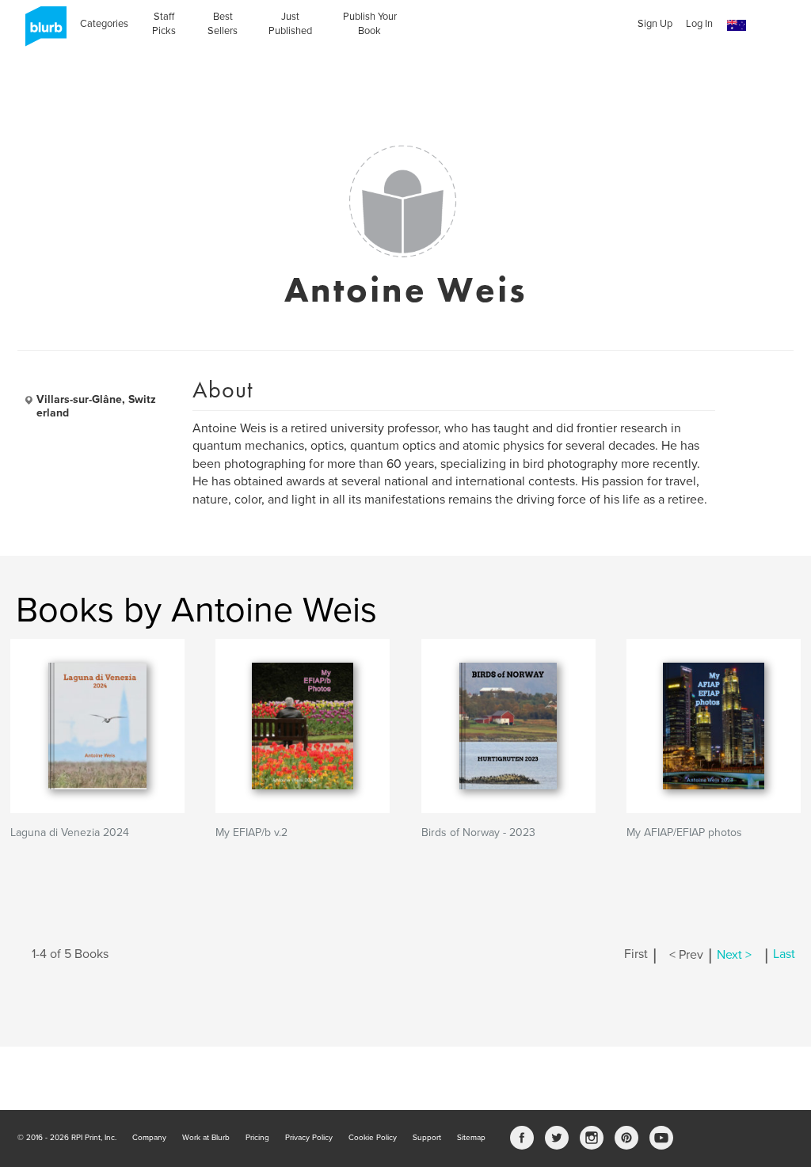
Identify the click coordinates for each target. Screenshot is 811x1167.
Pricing (257, 1137)
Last (784, 955)
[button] (736, 26)
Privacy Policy (309, 1137)
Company (149, 1137)
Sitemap (471, 1137)
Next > (734, 955)
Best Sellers (223, 23)
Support (427, 1137)
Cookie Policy (372, 1137)
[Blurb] (41, 32)
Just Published (290, 23)
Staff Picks (164, 23)
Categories (104, 23)
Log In (699, 23)
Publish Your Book (370, 23)
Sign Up (655, 23)
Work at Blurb (206, 1137)
